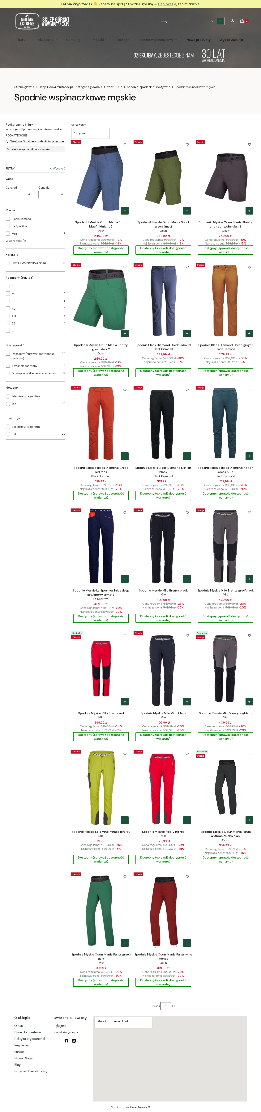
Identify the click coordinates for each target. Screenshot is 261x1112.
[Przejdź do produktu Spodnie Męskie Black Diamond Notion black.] (163, 423)
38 (13, 331)
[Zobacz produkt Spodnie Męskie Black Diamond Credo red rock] (125, 456)
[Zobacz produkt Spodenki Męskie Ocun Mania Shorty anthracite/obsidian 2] (249, 211)
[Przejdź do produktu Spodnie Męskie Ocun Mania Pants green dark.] (101, 910)
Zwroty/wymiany (65, 1032)
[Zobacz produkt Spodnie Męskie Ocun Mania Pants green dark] (125, 943)
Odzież (109, 87)
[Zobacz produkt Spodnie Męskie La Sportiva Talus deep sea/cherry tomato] (125, 579)
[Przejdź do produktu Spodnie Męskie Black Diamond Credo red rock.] (101, 423)
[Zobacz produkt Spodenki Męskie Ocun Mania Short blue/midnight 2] (125, 211)
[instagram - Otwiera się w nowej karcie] (74, 1041)
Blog (17, 1065)
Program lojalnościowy (30, 1071)
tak (14, 434)
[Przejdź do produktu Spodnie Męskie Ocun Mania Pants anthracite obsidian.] (225, 787)
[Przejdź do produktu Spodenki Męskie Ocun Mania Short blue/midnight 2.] (101, 178)
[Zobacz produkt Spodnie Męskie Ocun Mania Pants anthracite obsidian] (249, 820)
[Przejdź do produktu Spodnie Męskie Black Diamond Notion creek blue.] (225, 423)
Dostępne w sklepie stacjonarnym (34, 373)
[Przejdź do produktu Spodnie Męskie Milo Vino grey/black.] (225, 669)
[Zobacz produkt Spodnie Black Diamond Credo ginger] (249, 333)
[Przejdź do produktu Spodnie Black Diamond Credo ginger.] (225, 300)
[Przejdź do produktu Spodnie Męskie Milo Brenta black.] (163, 546)
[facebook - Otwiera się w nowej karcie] (66, 1041)
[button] (220, 21)
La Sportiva (19, 226)
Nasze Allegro (24, 1058)
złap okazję (167, 4)
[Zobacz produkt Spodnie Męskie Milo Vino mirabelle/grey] (125, 820)
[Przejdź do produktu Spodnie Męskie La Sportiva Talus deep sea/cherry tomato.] (101, 546)
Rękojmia (59, 1026)
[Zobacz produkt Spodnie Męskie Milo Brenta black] (187, 579)
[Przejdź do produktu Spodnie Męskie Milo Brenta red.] (101, 669)
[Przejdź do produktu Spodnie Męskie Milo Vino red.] (163, 787)
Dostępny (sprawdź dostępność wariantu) (33, 356)
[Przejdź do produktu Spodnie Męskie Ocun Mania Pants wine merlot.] (163, 910)
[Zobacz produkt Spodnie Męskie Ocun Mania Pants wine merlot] (187, 943)
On (120, 87)
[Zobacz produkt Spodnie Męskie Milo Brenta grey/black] (249, 579)
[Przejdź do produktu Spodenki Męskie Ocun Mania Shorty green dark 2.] (101, 300)
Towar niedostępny (24, 366)
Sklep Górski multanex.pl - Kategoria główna (69, 87)
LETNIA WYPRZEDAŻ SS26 (29, 263)
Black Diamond (21, 219)
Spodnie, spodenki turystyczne (148, 87)
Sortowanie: (78, 124)
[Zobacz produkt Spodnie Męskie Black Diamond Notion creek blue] (249, 456)
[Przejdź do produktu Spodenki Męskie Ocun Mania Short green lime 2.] (163, 178)
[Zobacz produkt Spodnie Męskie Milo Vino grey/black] (249, 701)
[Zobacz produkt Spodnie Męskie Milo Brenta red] (125, 701)
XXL (14, 316)
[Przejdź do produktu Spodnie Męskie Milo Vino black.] (163, 669)
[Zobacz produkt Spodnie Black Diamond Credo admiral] (187, 333)
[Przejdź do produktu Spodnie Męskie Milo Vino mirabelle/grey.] (101, 787)
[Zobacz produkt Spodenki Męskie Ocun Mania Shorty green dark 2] (125, 333)
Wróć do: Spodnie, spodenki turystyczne (37, 141)
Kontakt (20, 1052)
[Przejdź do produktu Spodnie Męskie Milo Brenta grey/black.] (225, 546)
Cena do (43, 188)
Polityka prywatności (29, 1039)
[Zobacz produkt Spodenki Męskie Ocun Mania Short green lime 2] (187, 211)
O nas (18, 1026)
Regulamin (21, 1045)
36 (13, 323)
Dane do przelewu (27, 1032)
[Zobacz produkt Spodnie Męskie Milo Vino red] (187, 820)
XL (13, 309)
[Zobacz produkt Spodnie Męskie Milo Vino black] (187, 701)
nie (14, 404)
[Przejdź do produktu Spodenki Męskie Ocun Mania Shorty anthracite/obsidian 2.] (225, 178)
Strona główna (24, 87)
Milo (14, 234)
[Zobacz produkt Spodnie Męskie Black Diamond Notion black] (187, 456)
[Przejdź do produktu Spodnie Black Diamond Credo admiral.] (163, 300)
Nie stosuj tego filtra (26, 396)
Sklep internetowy (129, 1107)
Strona (156, 1006)
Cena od (11, 188)
